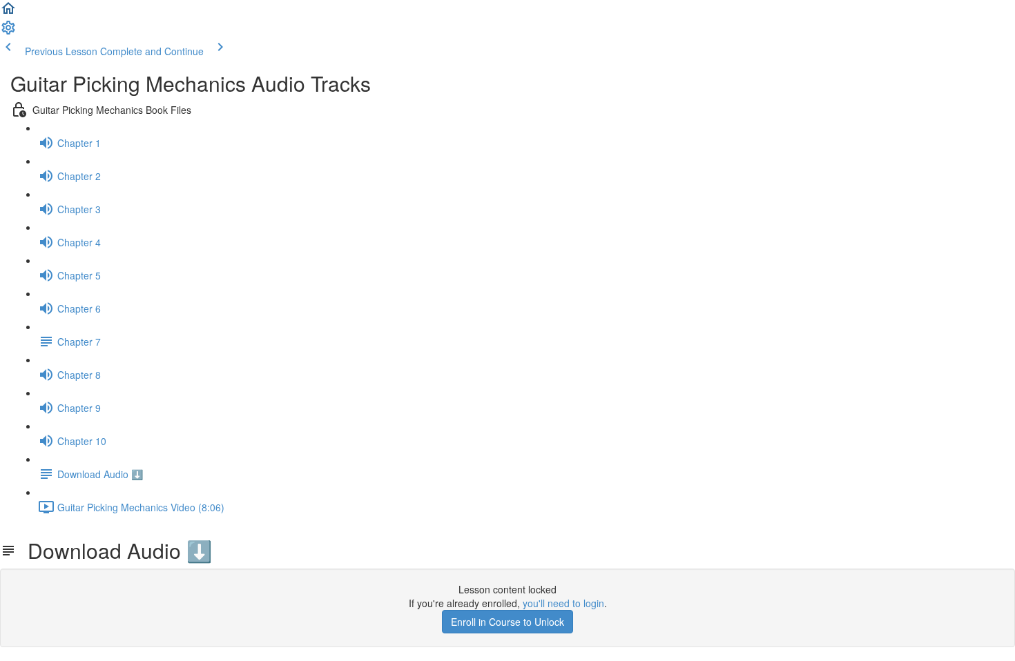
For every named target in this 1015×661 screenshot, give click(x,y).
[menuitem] (8, 32)
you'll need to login (563, 603)
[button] (8, 12)
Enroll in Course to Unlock (507, 622)
